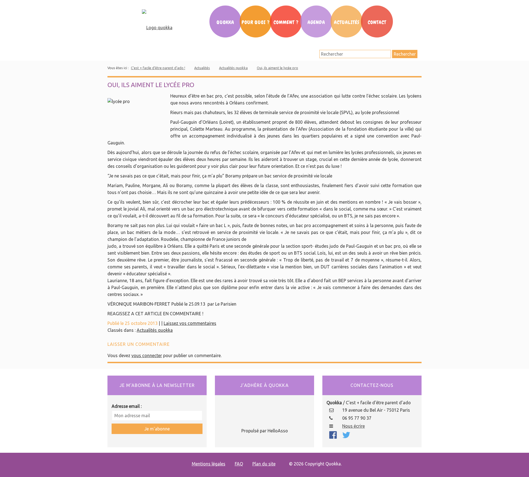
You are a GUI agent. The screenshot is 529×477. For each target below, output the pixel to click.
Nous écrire (353, 426)
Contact (377, 22)
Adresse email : (127, 406)
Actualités (346, 22)
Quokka (225, 22)
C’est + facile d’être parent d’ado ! (158, 68)
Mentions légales (208, 463)
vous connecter (146, 355)
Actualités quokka (233, 68)
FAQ (239, 463)
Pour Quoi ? (256, 22)
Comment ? (286, 22)
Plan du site (264, 463)
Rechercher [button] (405, 54)
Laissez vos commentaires (190, 323)
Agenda (316, 22)
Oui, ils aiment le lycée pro (277, 68)
